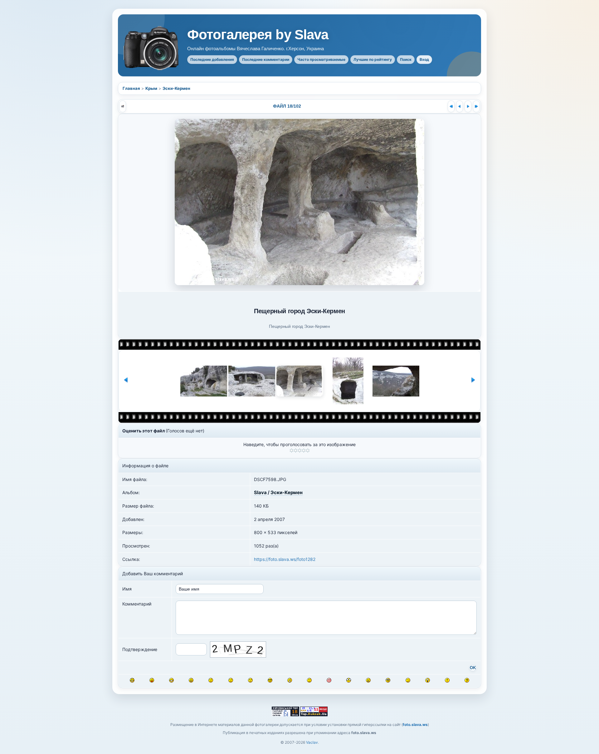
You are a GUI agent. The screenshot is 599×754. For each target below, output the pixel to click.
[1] (292, 450)
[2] (296, 450)
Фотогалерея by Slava (257, 34)
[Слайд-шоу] (122, 106)
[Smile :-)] (191, 680)
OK (473, 668)
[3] (300, 450)
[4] (304, 450)
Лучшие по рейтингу (372, 59)
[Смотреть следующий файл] (468, 106)
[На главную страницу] (152, 48)
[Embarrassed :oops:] (329, 680)
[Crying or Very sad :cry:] (250, 680)
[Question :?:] (467, 680)
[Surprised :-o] (289, 680)
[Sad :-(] (230, 680)
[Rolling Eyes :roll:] (388, 680)
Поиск (406, 59)
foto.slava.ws (415, 724)
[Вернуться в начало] (451, 106)
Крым (151, 88)
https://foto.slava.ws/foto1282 (284, 559)
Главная (131, 88)
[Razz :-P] (151, 680)
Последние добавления (212, 59)
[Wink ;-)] (408, 680)
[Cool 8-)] (270, 680)
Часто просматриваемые (321, 59)
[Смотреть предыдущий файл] (459, 106)
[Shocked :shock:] (348, 680)
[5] (308, 450)
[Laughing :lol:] (132, 680)
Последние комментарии (265, 59)
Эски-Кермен (176, 88)
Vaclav (312, 742)
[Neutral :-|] (210, 680)
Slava (260, 492)
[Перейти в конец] (476, 106)
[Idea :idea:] (427, 680)
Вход (424, 59)
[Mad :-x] (368, 680)
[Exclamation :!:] (447, 680)
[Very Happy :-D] (171, 680)
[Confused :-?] (309, 680)
